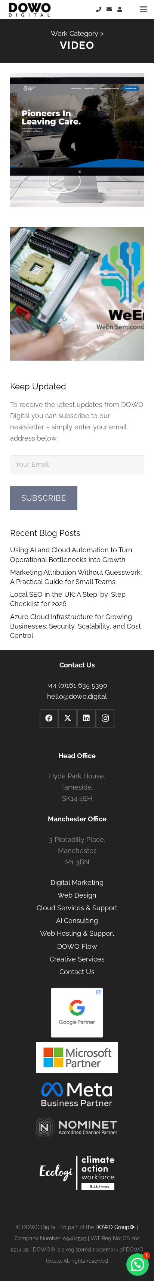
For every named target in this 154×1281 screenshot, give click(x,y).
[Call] (98, 9)
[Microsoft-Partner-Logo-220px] (77, 1057)
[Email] (109, 9)
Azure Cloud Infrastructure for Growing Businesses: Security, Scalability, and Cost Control (75, 626)
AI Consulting (77, 921)
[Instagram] (105, 718)
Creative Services (77, 959)
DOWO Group (112, 1227)
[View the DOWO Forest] (77, 1174)
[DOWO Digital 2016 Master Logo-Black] (29, 9)
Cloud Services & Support (77, 908)
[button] (144, 9)
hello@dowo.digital (77, 696)
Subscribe (43, 498)
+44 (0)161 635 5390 (77, 685)
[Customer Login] (119, 9)
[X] (67, 718)
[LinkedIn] (86, 718)
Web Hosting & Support (77, 933)
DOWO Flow (77, 946)
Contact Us (77, 972)
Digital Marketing (77, 882)
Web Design (77, 895)
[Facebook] (49, 718)
